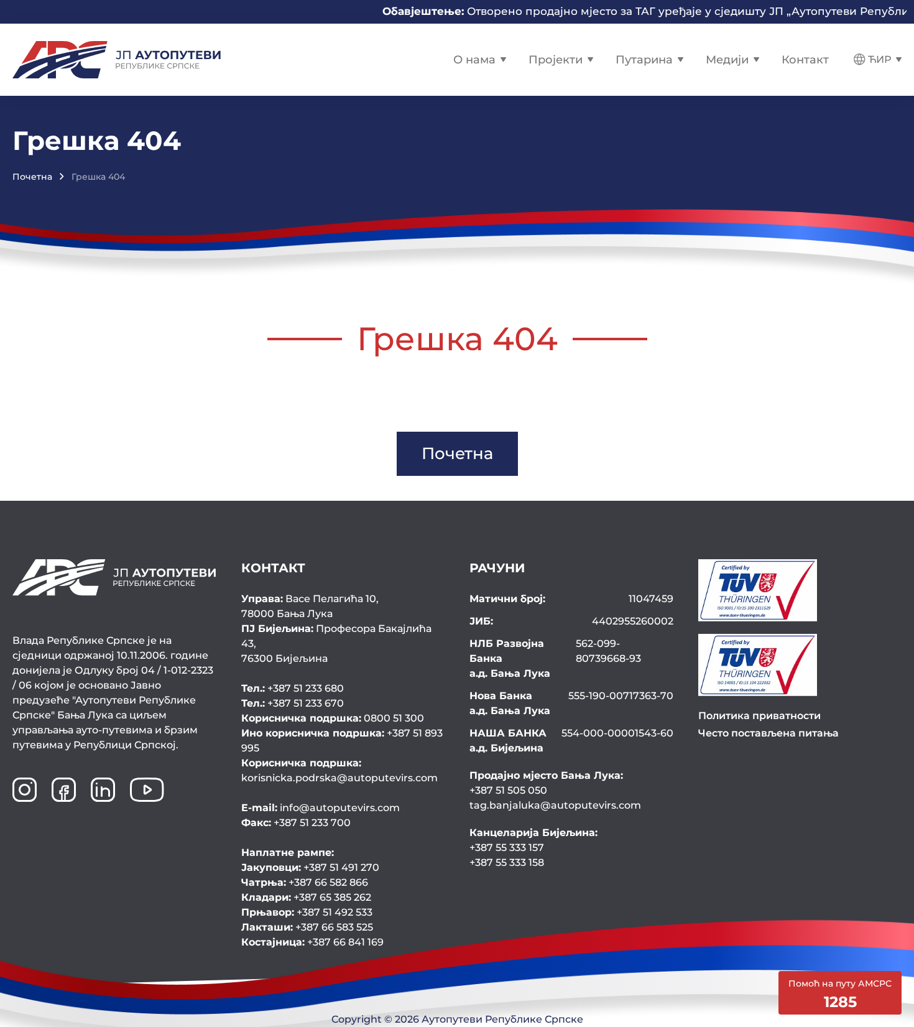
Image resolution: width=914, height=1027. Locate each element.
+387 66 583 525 (307, 927)
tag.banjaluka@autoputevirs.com (555, 805)
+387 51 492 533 (306, 912)
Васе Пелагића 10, (310, 606)
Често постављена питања (768, 733)
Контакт (805, 60)
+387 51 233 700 (296, 823)
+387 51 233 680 (292, 688)
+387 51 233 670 (292, 703)
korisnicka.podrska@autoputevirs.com (339, 770)
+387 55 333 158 (506, 862)
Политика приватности (759, 716)
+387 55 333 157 (506, 847)
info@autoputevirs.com (320, 808)
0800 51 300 (332, 718)
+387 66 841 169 (312, 942)
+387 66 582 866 (304, 882)
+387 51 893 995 (342, 740)
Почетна (32, 176)
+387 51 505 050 (508, 790)
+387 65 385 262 (306, 897)
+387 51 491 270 (310, 867)
